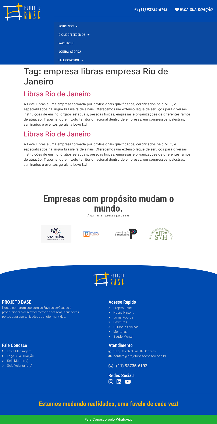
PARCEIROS (65, 43)
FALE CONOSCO (68, 60)
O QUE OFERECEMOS (71, 35)
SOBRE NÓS (66, 26)
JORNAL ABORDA (69, 52)
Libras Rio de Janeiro (57, 94)
